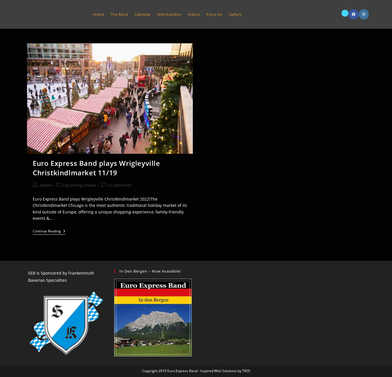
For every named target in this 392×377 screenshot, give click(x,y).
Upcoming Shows (79, 185)
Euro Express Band (54, 14)
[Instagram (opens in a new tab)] (364, 14)
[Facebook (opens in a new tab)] (353, 14)
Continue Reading (49, 231)
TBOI (246, 370)
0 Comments (120, 185)
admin (45, 185)
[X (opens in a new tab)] (344, 13)
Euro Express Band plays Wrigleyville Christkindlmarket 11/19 (96, 168)
